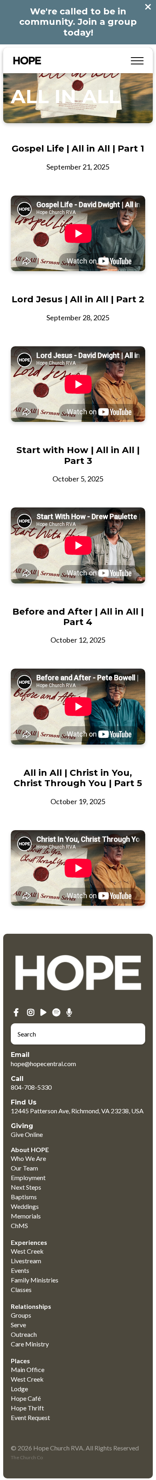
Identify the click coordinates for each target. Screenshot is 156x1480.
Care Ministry (30, 1344)
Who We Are (28, 1158)
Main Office (27, 1369)
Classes (21, 1289)
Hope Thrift (27, 1408)
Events (20, 1270)
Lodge (19, 1388)
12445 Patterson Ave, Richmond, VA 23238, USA (77, 1110)
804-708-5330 (31, 1087)
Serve (18, 1324)
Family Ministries (34, 1280)
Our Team (24, 1168)
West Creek (27, 1251)
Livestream (26, 1260)
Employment (28, 1177)
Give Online (27, 1134)
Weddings (25, 1206)
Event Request (30, 1417)
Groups (21, 1315)
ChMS (19, 1225)
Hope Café (26, 1398)
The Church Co (27, 1457)
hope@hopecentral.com (43, 1063)
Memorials (26, 1216)
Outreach (24, 1334)
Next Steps (26, 1187)
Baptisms (24, 1196)
